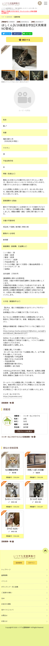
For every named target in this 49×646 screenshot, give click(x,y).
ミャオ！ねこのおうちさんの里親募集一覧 (17, 437)
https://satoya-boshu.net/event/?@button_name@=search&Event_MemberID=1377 (24, 332)
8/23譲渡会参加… (12, 469)
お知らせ (4, 621)
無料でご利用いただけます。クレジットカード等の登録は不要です (19, 12)
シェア (18, 34)
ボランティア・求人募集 (9, 587)
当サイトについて (7, 610)
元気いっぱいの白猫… (36, 469)
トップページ (6, 569)
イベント (4, 581)
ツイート (7, 34)
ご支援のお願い (6, 592)
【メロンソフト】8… (12, 499)
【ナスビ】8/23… (36, 499)
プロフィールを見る (24, 431)
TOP (2, 17)
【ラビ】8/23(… (12, 528)
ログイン (31, 563)
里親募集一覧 (6, 403)
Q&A (3, 598)
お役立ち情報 (6, 604)
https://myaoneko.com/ (12, 396)
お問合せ (4, 615)
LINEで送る (28, 34)
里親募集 (9, 17)
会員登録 (19, 563)
